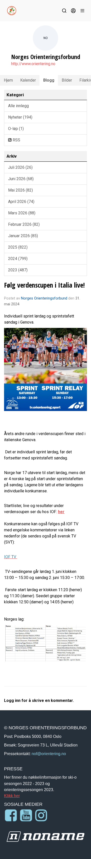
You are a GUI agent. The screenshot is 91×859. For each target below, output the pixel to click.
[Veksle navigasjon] (82, 10)
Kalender (28, 80)
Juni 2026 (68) (21, 178)
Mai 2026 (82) (20, 190)
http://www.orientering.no (33, 63)
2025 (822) (18, 247)
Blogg (48, 80)
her (61, 511)
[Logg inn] (73, 10)
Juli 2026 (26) (20, 167)
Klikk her (12, 795)
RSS (16, 140)
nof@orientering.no (49, 753)
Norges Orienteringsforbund (44, 298)
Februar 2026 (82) (24, 224)
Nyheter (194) (20, 117)
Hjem (8, 80)
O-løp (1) (16, 128)
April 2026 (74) (21, 201)
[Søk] (64, 10)
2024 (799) (18, 258)
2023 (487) (18, 270)
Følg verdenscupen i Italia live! (44, 285)
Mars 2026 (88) (21, 213)
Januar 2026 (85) (23, 235)
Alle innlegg (18, 105)
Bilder (67, 80)
